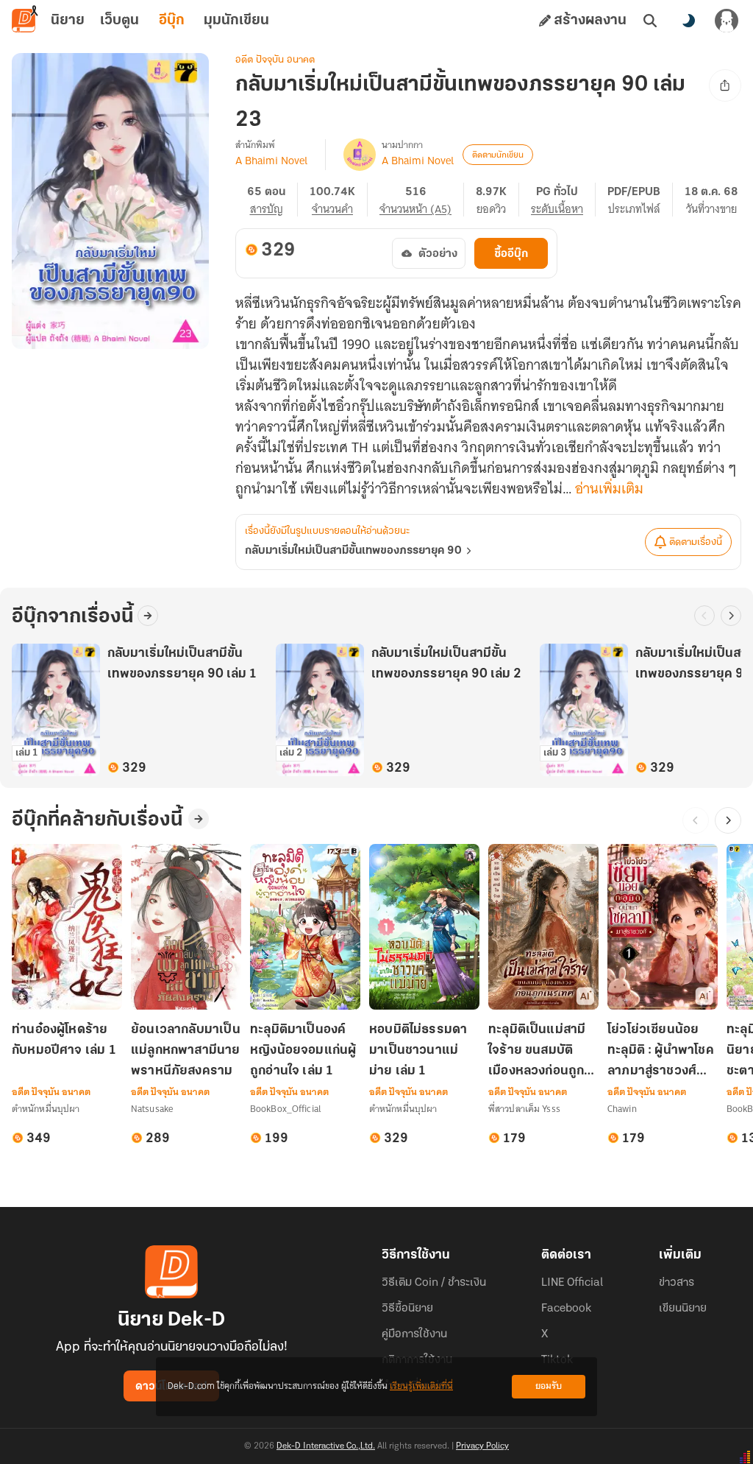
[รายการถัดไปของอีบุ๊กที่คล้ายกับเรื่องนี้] (728, 820)
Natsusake (152, 1108)
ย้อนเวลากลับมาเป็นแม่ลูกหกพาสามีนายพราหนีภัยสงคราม (185, 1051)
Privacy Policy (482, 1446)
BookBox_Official (285, 1108)
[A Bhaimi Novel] (359, 154)
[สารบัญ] (272, 200)
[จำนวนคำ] (339, 200)
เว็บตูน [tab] (119, 20)
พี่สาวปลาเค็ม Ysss (524, 1108)
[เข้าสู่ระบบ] (726, 20)
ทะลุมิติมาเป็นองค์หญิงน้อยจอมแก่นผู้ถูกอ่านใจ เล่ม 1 (303, 1051)
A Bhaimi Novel (271, 160)
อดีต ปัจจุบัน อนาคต (275, 60)
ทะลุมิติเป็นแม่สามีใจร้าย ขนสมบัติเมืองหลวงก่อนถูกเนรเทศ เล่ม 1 (536, 1052)
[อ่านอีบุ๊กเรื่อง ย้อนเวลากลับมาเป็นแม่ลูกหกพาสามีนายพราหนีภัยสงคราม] (186, 927)
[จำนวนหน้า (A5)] (421, 200)
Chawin (622, 1108)
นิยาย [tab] (68, 20)
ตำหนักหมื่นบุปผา (45, 1108)
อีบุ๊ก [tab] (172, 20)
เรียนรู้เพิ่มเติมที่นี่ (421, 1386)
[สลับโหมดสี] (688, 20)
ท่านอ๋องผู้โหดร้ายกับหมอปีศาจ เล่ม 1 (64, 1040)
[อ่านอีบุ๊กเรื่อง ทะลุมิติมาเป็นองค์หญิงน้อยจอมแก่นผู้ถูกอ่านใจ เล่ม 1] (305, 927)
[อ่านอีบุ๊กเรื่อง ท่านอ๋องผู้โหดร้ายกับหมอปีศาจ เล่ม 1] (67, 927)
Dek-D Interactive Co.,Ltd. (325, 1446)
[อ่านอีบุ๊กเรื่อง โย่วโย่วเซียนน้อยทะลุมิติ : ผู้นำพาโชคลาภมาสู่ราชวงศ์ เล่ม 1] (662, 927)
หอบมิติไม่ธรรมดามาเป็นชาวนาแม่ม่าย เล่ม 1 (418, 1051)
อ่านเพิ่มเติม (609, 489)
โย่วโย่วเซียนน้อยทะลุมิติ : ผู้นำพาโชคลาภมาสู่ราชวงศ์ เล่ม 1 (660, 1052)
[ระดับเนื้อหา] (563, 200)
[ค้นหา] (650, 20)
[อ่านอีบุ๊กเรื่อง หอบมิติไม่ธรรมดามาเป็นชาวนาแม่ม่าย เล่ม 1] (424, 927)
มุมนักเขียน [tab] (236, 20)
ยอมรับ (548, 1386)
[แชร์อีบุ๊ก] (725, 85)
